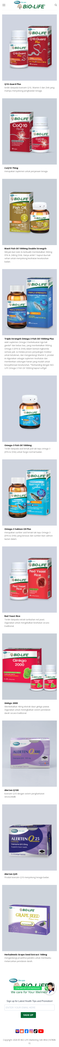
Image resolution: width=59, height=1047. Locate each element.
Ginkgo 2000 (11, 703)
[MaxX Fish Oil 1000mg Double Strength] (29, 212)
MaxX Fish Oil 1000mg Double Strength (25, 248)
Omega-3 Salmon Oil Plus (17, 529)
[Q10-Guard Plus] (29, 47)
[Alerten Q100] (29, 754)
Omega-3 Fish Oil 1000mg (18, 445)
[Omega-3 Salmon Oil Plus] (29, 492)
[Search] (56, 5)
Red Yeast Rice (12, 616)
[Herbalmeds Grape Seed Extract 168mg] (29, 918)
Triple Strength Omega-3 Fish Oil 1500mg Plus (29, 338)
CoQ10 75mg (11, 168)
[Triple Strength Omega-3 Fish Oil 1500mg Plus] (29, 302)
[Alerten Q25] (29, 837)
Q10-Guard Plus (12, 84)
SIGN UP (28, 1015)
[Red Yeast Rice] (29, 579)
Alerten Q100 (11, 790)
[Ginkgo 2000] (29, 666)
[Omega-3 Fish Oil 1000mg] (29, 409)
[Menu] (4, 5)
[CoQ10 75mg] (29, 131)
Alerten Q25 (10, 874)
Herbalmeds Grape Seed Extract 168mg (25, 954)
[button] (49, 988)
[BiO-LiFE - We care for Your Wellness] (29, 5)
